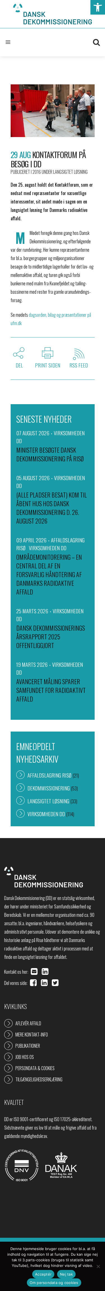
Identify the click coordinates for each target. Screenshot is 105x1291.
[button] (97, 7)
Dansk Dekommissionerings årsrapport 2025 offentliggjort (50, 636)
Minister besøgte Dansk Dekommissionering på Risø (50, 454)
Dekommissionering (48, 788)
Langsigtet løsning (70, 171)
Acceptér (43, 1274)
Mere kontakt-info (31, 1034)
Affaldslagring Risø (49, 775)
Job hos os (24, 1057)
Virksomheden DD (47, 548)
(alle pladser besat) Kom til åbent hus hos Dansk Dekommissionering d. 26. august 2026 (51, 507)
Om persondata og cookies (54, 1282)
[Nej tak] (98, 1266)
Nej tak (66, 1274)
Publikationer (27, 1045)
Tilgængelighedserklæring (38, 1079)
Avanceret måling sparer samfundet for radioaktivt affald (51, 690)
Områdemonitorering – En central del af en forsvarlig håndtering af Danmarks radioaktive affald (49, 574)
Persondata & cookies (35, 1068)
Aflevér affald (28, 1023)
